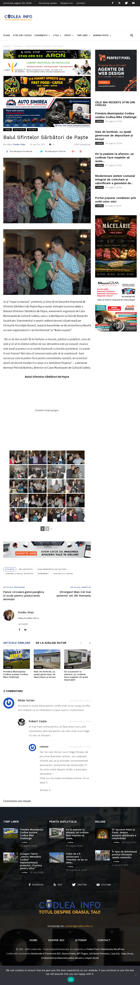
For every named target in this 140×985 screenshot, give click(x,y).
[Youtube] (133, 3)
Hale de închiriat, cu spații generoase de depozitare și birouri (45, 674)
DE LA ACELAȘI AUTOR (51, 643)
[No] (135, 975)
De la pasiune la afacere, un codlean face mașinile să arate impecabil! (76, 675)
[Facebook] (112, 3)
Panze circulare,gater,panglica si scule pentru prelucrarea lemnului (23, 595)
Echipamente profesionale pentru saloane (61, 958)
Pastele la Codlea (63, 574)
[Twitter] (126, 3)
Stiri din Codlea (22, 35)
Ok (71, 979)
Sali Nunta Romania (99, 953)
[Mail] (25, 630)
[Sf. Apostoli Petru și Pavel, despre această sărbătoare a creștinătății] (102, 833)
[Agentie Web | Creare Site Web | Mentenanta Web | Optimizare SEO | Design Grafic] (47, 560)
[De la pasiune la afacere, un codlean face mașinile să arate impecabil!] (77, 659)
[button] (132, 35)
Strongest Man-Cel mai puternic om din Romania (74, 593)
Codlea (7, 130)
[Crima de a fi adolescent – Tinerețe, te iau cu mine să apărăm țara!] (56, 857)
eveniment (43, 574)
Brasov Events (69, 953)
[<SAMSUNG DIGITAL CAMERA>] (18, 457)
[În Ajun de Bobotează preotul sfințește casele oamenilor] (102, 855)
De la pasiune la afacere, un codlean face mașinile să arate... (114, 157)
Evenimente (41, 35)
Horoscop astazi (48, 3)
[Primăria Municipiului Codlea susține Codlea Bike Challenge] (16, 659)
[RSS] (119, 3)
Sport (67, 35)
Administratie (101, 35)
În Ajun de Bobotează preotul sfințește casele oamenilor (124, 854)
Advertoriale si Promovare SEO (45, 953)
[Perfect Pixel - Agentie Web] (116, 90)
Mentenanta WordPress (113, 949)
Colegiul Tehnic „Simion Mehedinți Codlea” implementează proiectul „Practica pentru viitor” (31, 861)
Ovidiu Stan (19, 144)
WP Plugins (82, 953)
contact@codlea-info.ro (79, 926)
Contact (80, 3)
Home (33, 940)
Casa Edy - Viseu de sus (121, 953)
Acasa (6, 35)
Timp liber (82, 35)
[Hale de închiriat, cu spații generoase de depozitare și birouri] (47, 659)
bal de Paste (25, 569)
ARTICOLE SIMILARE (16, 643)
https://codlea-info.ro (28, 618)
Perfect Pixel (93, 949)
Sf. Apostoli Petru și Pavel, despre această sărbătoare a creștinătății (124, 834)
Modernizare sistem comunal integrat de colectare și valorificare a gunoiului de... (115, 179)
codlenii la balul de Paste (19, 574)
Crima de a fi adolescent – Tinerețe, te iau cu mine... (77, 858)
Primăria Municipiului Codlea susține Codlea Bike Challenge (15, 674)
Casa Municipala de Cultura (52, 569)
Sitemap (81, 940)
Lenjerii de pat (92, 958)
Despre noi (67, 3)
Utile (56, 35)
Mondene (32, 130)
